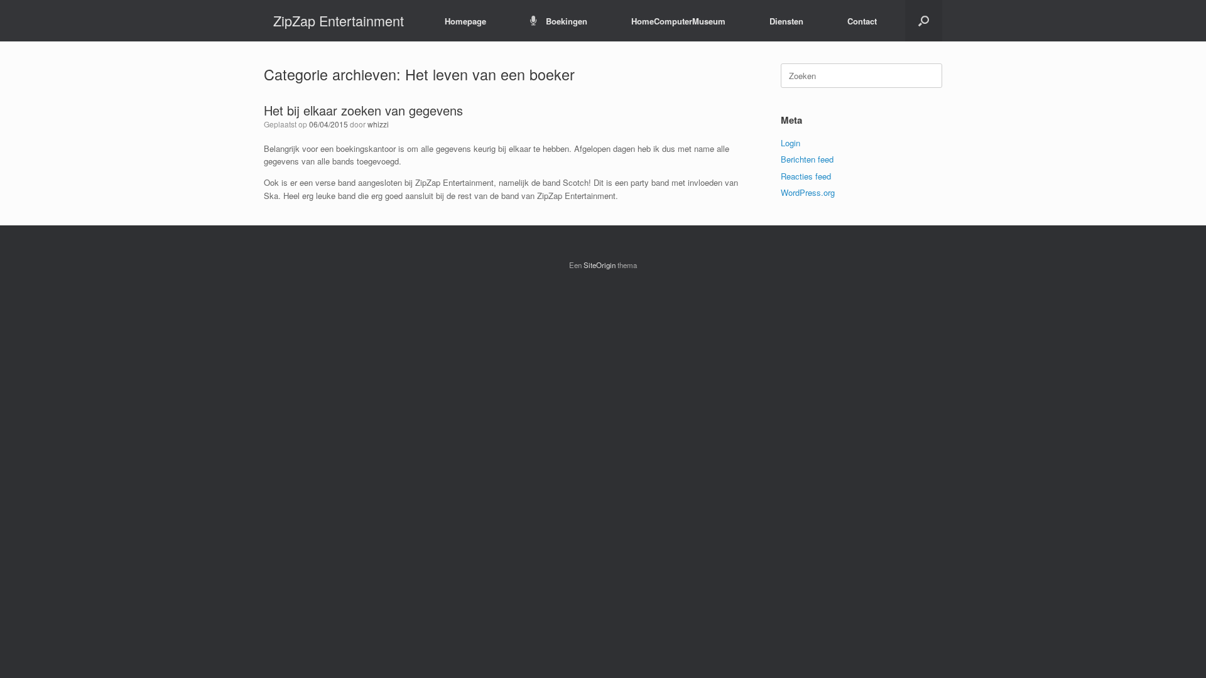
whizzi (378, 124)
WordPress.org (808, 192)
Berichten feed (807, 159)
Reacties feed (806, 176)
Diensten (786, 21)
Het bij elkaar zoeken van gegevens (363, 110)
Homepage (465, 21)
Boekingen (566, 21)
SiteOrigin (600, 265)
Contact (862, 21)
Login (790, 143)
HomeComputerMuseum (678, 21)
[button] (923, 20)
